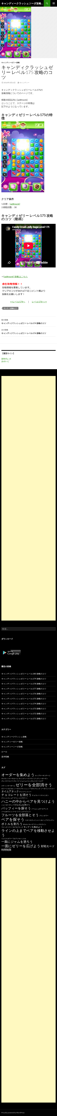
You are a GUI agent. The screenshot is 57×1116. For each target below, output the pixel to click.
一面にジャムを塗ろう (17, 841)
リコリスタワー (6, 838)
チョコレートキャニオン (40, 795)
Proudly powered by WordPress (12, 1113)
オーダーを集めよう (18, 774)
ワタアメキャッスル (19, 838)
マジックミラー (6, 827)
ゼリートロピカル (7, 788)
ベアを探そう (12, 819)
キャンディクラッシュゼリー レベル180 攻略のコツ (23, 673)
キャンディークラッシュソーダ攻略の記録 (22, 3)
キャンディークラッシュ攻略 (14, 736)
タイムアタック (10, 791)
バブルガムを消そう (21, 805)
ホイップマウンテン (47, 820)
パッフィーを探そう (16, 808)
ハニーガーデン (6, 805)
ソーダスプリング (34, 788)
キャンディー (24, 83)
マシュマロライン (40, 824)
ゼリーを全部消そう (33, 784)
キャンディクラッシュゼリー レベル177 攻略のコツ (23, 688)
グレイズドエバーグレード (10, 781)
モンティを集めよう (10, 308)
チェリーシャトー (25, 791)
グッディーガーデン (41, 778)
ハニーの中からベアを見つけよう (28, 801)
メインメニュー (53, 3)
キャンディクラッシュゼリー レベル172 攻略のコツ (23, 713)
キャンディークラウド (26, 778)
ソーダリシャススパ (47, 788)
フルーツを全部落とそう (20, 815)
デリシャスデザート (21, 798)
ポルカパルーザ (28, 824)
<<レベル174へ (17, 301)
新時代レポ (6, 359)
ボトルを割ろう (12, 823)
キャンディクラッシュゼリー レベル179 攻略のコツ (23, 678)
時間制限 (6, 849)
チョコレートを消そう (16, 794)
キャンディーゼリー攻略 (10, 62)
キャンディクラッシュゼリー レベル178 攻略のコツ (23, 683)
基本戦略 (5, 756)
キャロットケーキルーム (9, 778)
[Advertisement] (28, 498)
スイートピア (38, 781)
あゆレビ (5, 361)
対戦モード (48, 846)
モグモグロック (17, 827)
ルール (4, 751)
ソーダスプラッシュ (21, 788)
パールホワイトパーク (9, 811)
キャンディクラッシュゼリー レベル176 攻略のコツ (23, 331)
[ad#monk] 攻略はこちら (16, 276)
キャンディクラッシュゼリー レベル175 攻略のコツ (23, 698)
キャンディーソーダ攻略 (12, 746)
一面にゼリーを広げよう (20, 846)
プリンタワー (43, 815)
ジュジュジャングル (27, 781)
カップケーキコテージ (42, 775)
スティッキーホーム (8, 786)
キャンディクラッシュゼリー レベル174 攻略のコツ (23, 321)
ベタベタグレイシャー (32, 820)
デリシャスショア (7, 798)
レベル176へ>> (39, 301)
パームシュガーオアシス (39, 809)
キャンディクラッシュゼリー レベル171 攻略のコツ (23, 718)
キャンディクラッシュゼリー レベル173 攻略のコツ (23, 708)
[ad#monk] (15, 204)
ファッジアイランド (24, 811)
